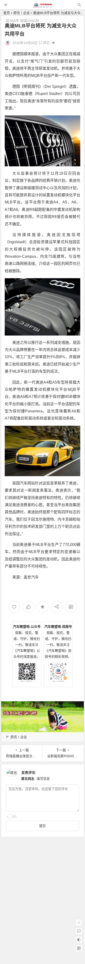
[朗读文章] (53, 42)
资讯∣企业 (21, 13)
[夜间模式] (79, 940)
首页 (6, 13)
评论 (46, 43)
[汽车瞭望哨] (42, 6)
